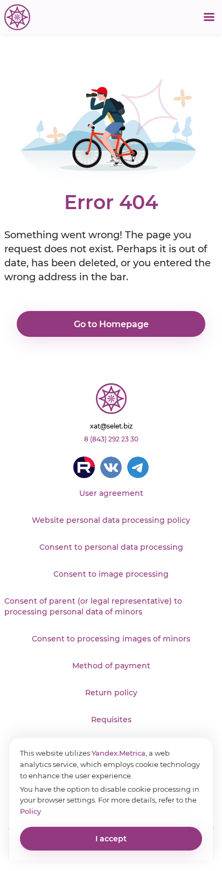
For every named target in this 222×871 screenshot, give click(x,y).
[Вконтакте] (111, 467)
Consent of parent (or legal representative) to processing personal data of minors (93, 606)
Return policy (111, 692)
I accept (111, 839)
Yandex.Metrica (118, 753)
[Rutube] (84, 467)
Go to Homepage (111, 324)
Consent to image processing (111, 574)
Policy (30, 811)
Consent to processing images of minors (111, 639)
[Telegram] (138, 467)
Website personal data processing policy (111, 520)
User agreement (111, 493)
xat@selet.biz (111, 426)
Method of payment (111, 665)
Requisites (111, 719)
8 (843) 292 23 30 (111, 439)
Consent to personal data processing (111, 547)
